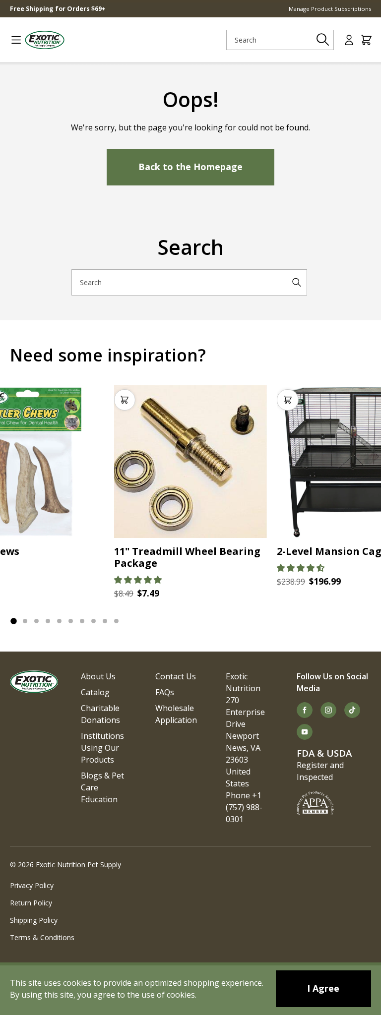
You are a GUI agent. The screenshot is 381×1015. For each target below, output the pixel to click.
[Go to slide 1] (13, 621)
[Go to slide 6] (70, 621)
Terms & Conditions (42, 937)
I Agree (323, 988)
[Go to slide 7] (82, 621)
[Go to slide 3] (36, 621)
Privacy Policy (32, 885)
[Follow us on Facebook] (305, 710)
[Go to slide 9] (105, 621)
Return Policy (31, 902)
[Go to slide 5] (59, 621)
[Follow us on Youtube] (305, 732)
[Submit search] (323, 39)
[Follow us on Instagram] (328, 710)
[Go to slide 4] (48, 621)
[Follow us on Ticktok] (352, 710)
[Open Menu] (12, 40)
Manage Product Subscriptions (330, 8)
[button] (138, 579)
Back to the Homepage (190, 167)
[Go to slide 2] (25, 621)
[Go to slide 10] (116, 621)
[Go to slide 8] (93, 621)
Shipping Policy (34, 920)
